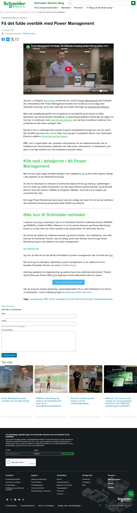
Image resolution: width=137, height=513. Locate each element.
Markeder (65, 7)
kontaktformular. (68, 265)
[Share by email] (17, 40)
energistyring (36, 299)
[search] (133, 3)
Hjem (1, 12)
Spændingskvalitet (104, 299)
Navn (3, 314)
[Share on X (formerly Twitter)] (12, 40)
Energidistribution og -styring (27, 12)
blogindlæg (50, 100)
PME (46, 299)
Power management (58, 299)
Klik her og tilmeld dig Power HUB (68, 282)
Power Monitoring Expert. (55, 136)
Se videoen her (31, 248)
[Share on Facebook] (3, 40)
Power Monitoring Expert (82, 299)
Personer (78, 7)
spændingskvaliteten (61, 120)
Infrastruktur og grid (11, 12)
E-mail (4, 321)
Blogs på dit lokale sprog (100, 7)
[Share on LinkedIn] (8, 40)
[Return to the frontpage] (14, 5)
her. (111, 255)
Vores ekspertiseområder (45, 7)
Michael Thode (29, 34)
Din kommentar (7, 330)
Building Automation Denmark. (77, 292)
